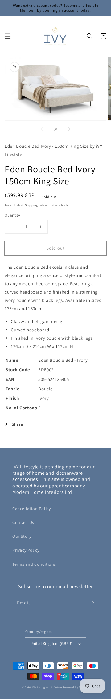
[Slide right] (69, 129)
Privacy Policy (25, 550)
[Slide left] (42, 129)
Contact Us (23, 522)
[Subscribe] (92, 603)
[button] (7, 36)
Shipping (31, 205)
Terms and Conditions (34, 564)
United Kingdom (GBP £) (51, 643)
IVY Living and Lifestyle (47, 687)
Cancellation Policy (31, 508)
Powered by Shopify (76, 687)
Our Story (21, 536)
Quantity (12, 215)
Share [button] (17, 424)
